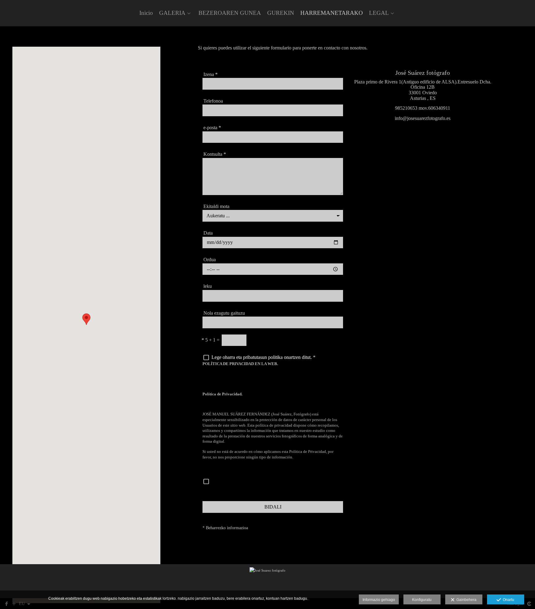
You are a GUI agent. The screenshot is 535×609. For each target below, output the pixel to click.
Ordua (209, 259)
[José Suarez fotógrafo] (267, 581)
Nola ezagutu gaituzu (224, 313)
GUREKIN (280, 13)
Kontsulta (214, 154)
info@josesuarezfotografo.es (422, 118)
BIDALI (272, 506)
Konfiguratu (422, 600)
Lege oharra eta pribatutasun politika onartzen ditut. (261, 357)
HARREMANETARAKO (331, 13)
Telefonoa (213, 101)
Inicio (146, 13)
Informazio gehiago (379, 600)
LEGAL (379, 13)
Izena (210, 74)
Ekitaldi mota (216, 206)
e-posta (212, 127)
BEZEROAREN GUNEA (229, 13)
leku (207, 286)
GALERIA (172, 13)
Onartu (507, 600)
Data (208, 233)
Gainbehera (465, 600)
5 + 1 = (211, 340)
